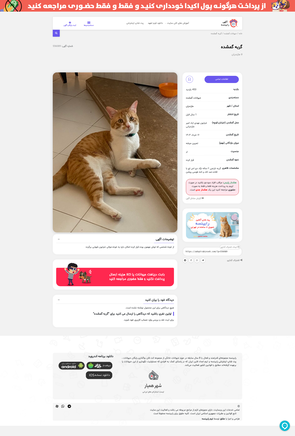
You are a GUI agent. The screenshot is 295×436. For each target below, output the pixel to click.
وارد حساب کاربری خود (141, 320)
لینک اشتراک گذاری (229, 247)
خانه (240, 33)
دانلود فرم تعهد (155, 23)
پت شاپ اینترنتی (135, 23)
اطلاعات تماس (221, 79)
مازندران (236, 54)
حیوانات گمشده (230, 33)
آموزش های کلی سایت (178, 23)
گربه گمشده (231, 47)
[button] (115, 239)
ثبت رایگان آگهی (70, 25)
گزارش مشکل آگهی (194, 198)
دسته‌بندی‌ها (89, 25)
